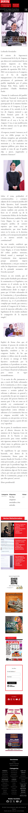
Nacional (4, 496)
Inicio (14, 762)
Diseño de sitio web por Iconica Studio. (14, 811)
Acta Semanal (14, 765)
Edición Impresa (14, 763)
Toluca (23, 774)
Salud (5, 790)
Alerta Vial (23, 795)
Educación (5, 788)
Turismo (14, 794)
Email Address (11, 672)
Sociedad (5, 779)
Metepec (23, 776)
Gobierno (5, 772)
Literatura (14, 781)
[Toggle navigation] (26, 10)
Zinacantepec (23, 778)
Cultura (14, 779)
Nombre (9, 676)
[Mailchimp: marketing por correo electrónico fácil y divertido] (11, 687)
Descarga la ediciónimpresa (5, 5)
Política (4, 770)
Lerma (23, 779)
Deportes (23, 794)
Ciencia (14, 792)
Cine (14, 783)
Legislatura (4, 778)
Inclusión (14, 774)
